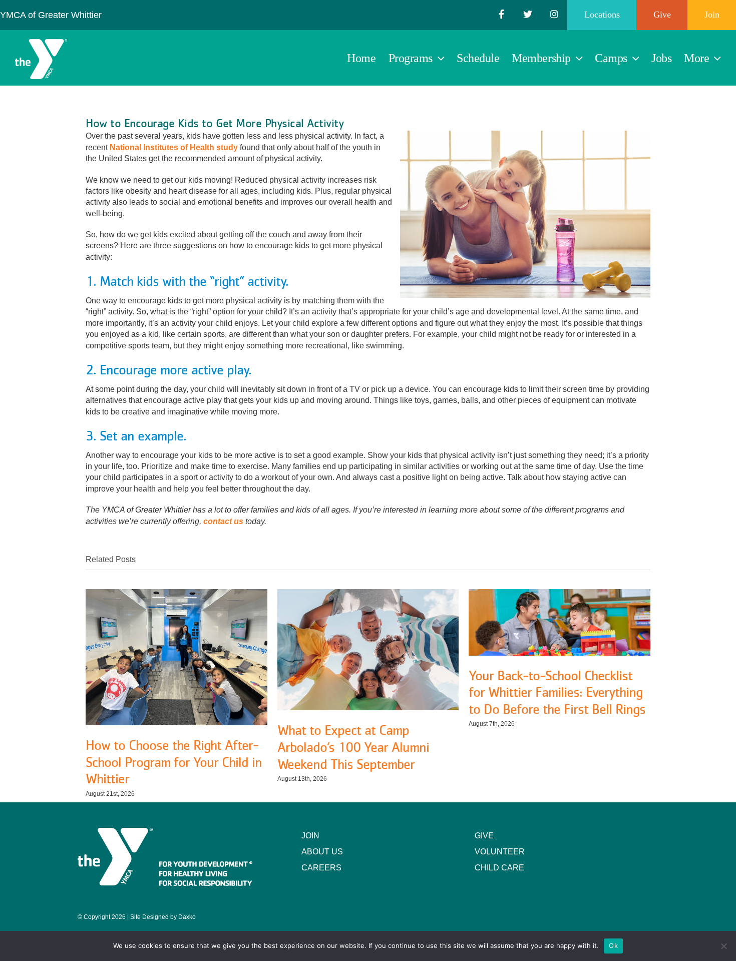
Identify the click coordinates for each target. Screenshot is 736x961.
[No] (723, 946)
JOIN (310, 835)
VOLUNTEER (500, 851)
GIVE (484, 835)
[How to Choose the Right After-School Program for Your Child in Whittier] (176, 593)
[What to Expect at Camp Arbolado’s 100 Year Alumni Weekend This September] (368, 593)
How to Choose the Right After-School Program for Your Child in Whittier (174, 761)
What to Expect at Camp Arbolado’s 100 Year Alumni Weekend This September (353, 746)
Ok (613, 945)
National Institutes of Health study (174, 147)
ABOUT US (322, 851)
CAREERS (321, 867)
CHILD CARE (499, 867)
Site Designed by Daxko (163, 916)
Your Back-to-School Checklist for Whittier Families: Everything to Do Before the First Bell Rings (557, 692)
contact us (223, 521)
